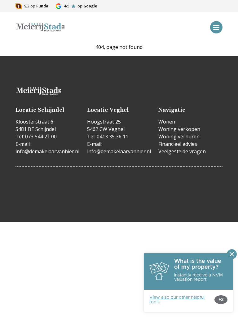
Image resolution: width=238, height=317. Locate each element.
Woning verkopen (179, 129)
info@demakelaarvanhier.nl (47, 151)
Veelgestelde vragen (182, 151)
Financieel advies (177, 144)
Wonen (166, 121)
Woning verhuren (179, 136)
